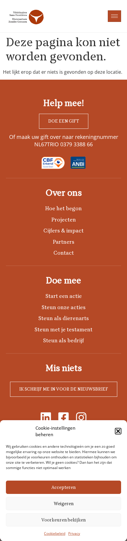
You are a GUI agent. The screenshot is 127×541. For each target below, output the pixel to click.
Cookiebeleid (54, 533)
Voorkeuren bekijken (63, 520)
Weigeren (64, 503)
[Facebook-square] (63, 417)
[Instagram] (81, 417)
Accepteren (63, 487)
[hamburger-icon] (114, 16)
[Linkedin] (46, 417)
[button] (118, 431)
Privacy (74, 533)
